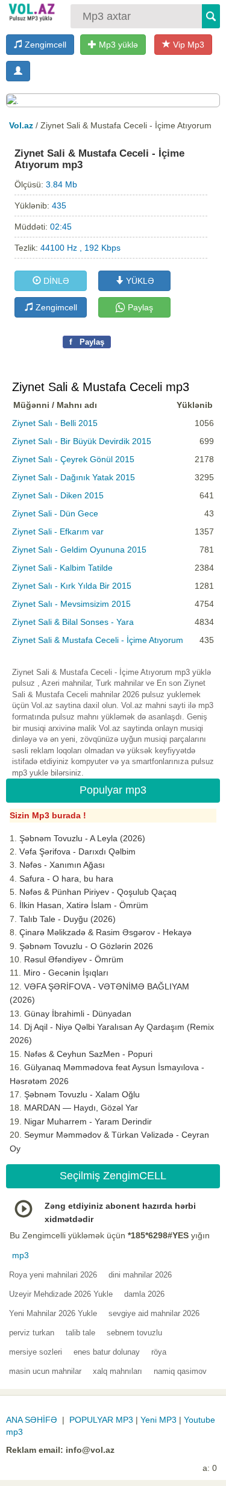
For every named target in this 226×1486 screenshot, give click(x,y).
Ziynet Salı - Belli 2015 (55, 423)
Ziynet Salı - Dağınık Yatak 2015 (73, 477)
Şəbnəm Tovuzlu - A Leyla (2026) (82, 838)
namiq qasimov (180, 1371)
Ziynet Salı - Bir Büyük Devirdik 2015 (81, 441)
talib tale (80, 1332)
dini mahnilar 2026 (140, 1274)
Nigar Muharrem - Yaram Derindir (88, 1121)
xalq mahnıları (117, 1371)
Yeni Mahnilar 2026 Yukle (53, 1313)
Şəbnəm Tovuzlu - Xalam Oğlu (82, 1094)
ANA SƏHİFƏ (31, 1420)
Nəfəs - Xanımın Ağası (62, 865)
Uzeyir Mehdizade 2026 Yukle (61, 1294)
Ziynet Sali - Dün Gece (55, 513)
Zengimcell (44, 44)
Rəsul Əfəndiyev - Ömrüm (74, 959)
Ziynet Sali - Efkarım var (58, 531)
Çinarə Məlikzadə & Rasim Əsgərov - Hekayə (105, 932)
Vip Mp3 (187, 44)
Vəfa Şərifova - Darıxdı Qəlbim (77, 851)
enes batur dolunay (107, 1351)
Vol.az (21, 125)
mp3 (20, 1255)
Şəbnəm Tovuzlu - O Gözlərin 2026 (86, 946)
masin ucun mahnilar (45, 1371)
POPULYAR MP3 (101, 1420)
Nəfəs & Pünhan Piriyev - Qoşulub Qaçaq (98, 892)
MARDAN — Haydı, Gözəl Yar (81, 1107)
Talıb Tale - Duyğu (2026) (67, 919)
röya (158, 1351)
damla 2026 (144, 1294)
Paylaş (139, 307)
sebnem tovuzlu (134, 1332)
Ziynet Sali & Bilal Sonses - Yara (73, 622)
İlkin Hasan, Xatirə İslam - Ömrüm (83, 905)
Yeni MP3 (158, 1420)
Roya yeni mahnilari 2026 (53, 1274)
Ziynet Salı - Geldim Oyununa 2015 (79, 549)
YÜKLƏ (139, 281)
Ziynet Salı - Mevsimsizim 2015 (71, 604)
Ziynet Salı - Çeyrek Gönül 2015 (73, 459)
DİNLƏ (55, 281)
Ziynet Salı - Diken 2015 (58, 495)
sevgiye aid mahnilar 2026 (153, 1313)
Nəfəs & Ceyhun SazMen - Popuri (88, 1054)
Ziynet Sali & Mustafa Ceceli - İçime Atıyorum (97, 640)
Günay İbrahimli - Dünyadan (77, 1013)
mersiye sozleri (35, 1351)
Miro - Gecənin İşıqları (66, 972)
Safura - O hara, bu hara (66, 878)
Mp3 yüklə (117, 44)
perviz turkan (31, 1332)
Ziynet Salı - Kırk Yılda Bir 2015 (71, 586)
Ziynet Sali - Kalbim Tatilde (62, 567)
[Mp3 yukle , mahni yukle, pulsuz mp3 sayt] (31, 12)
